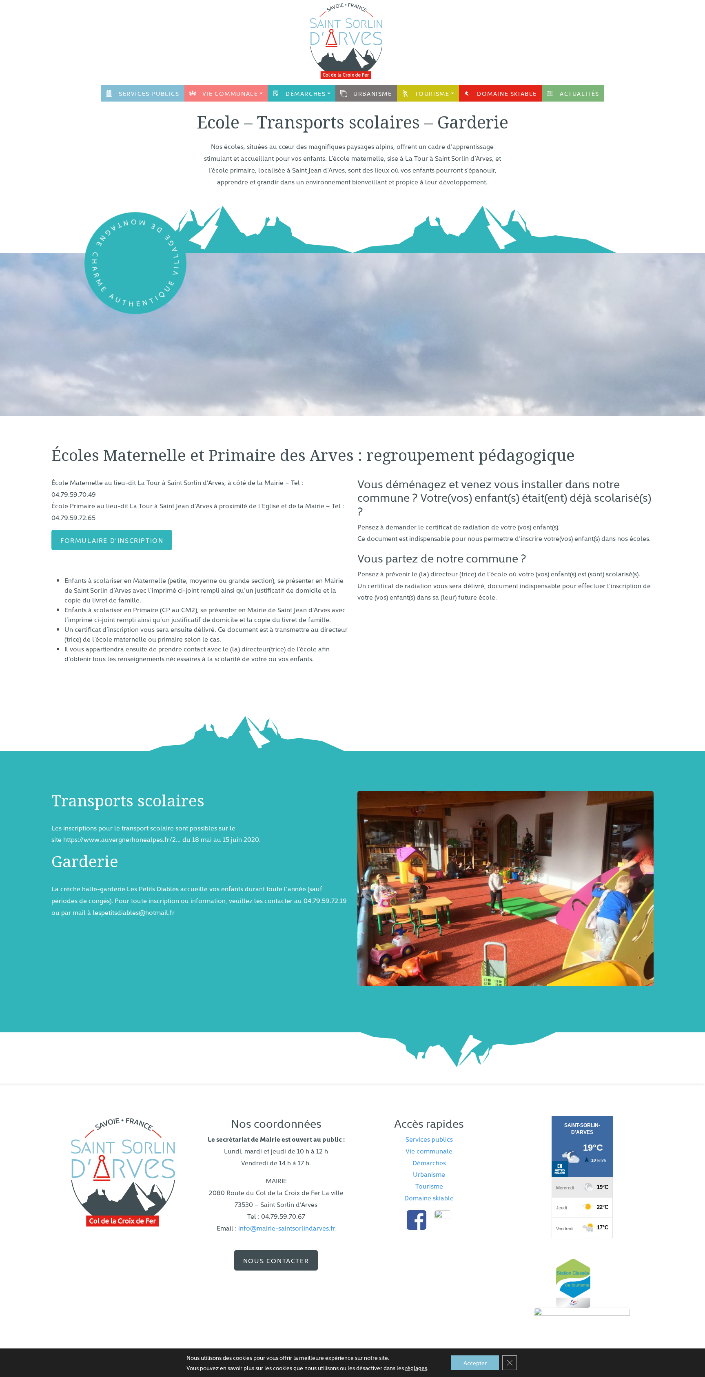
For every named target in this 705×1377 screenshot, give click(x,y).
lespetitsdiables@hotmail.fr (134, 912)
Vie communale (230, 93)
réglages (416, 1368)
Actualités (579, 93)
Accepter (475, 1363)
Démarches (306, 93)
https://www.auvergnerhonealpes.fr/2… (122, 839)
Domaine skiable (507, 93)
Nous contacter (276, 1260)
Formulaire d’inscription (111, 540)
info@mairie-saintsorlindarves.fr (286, 1227)
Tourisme (432, 93)
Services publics (149, 93)
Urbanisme (372, 93)
